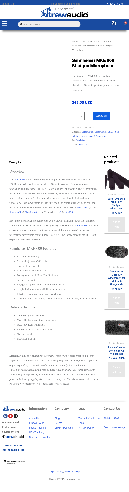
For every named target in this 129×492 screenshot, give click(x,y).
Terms (67, 471)
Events (58, 422)
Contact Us (8, 3)
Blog (57, 418)
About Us (34, 418)
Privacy (60, 471)
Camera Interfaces (89, 41)
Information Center (113, 3)
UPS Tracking (36, 432)
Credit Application (64, 427)
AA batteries (82, 225)
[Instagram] (16, 416)
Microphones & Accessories (94, 136)
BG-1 (58, 212)
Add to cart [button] (116, 224)
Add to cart (101, 115)
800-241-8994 (111, 418)
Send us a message (114, 427)
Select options (116, 370)
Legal (81, 422)
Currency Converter (39, 437)
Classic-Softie (32, 212)
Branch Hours (36, 422)
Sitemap (76, 471)
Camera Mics (87, 131)
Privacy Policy (86, 427)
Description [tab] (15, 162)
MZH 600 (82, 207)
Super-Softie (15, 212)
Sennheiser (80, 140)
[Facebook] (5, 416)
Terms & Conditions (89, 418)
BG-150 (69, 212)
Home (75, 41)
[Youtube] (10, 416)
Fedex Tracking (37, 427)
